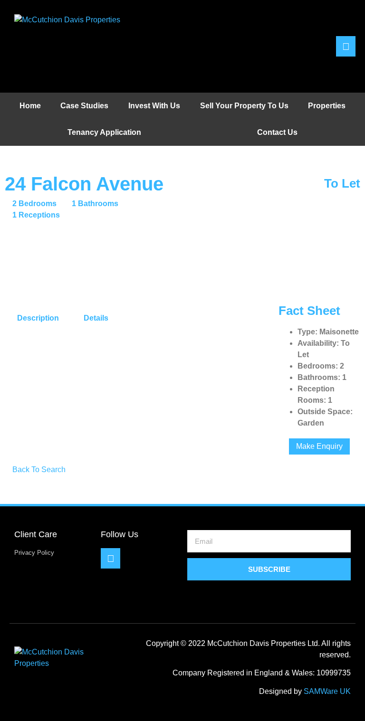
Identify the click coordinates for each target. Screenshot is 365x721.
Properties (327, 106)
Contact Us (277, 132)
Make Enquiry (319, 446)
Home (30, 106)
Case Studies (84, 106)
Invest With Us (154, 106)
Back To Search (38, 469)
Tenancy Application (104, 132)
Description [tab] (38, 318)
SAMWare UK (327, 691)
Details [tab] (96, 318)
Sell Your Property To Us (244, 106)
